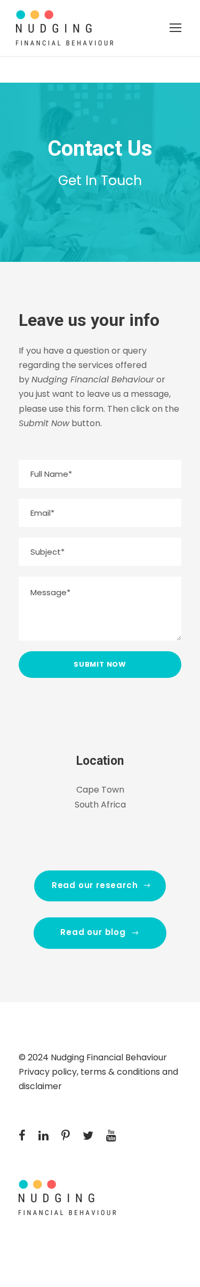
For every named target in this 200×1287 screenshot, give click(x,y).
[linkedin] (43, 1136)
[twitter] (88, 1136)
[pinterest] (65, 1136)
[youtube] (111, 1136)
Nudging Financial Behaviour (109, 1057)
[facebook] (22, 1136)
